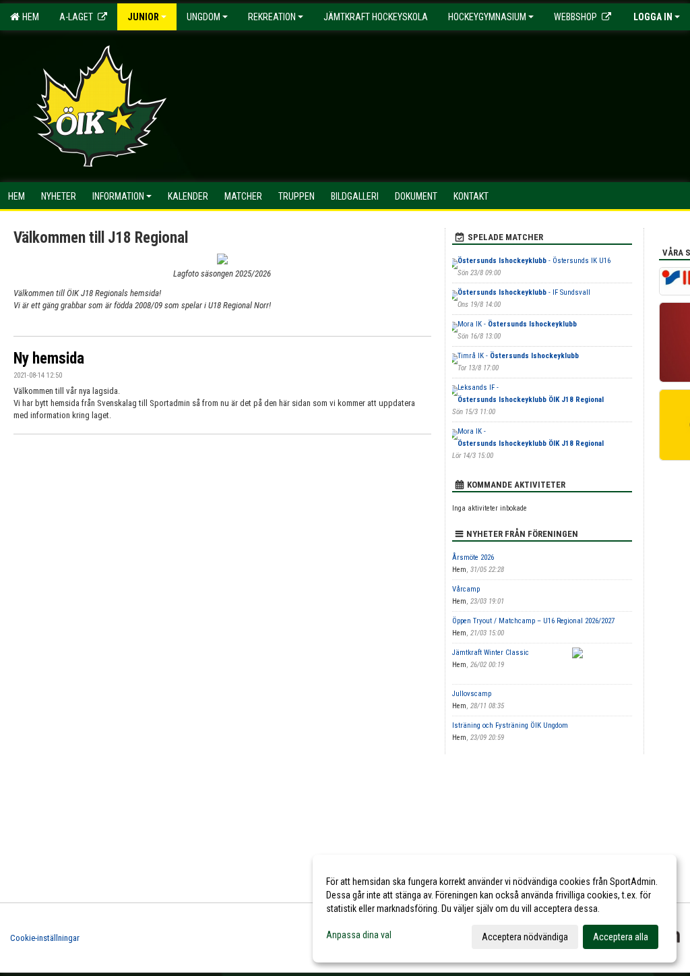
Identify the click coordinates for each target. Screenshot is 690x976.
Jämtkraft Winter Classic (490, 652)
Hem (28, 16)
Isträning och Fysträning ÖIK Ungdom (510, 725)
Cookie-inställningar (45, 938)
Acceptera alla (620, 936)
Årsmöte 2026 (473, 557)
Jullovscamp (471, 693)
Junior (143, 16)
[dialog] (495, 909)
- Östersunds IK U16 (534, 260)
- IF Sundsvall (524, 292)
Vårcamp (466, 589)
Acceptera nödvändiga (525, 936)
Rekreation (272, 16)
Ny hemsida (48, 358)
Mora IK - (517, 324)
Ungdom (203, 16)
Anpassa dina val (358, 934)
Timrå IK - (518, 355)
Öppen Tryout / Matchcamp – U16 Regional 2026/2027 (533, 620)
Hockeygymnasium (487, 16)
